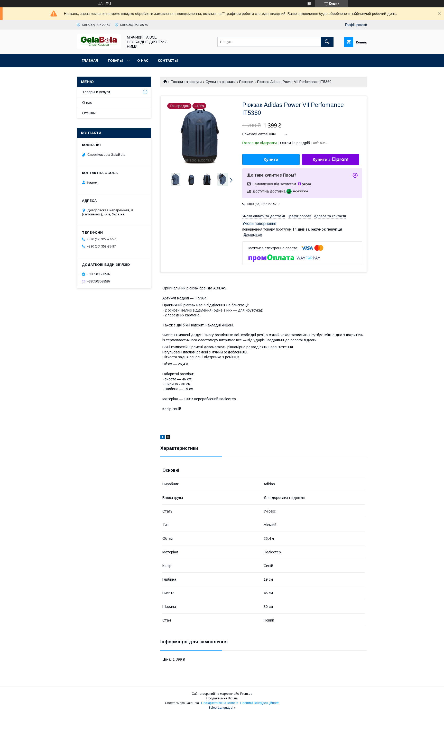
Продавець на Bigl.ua (222, 698)
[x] (168, 438)
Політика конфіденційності (259, 703)
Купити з (321, 159)
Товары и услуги (96, 92)
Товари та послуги (186, 82)
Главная (90, 60)
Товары (115, 60)
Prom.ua (246, 694)
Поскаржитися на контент (219, 703)
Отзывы (89, 113)
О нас (143, 60)
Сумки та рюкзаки (221, 82)
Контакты (168, 60)
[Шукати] (327, 42)
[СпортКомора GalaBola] (99, 47)
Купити (271, 159)
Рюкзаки (246, 82)
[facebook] (162, 438)
